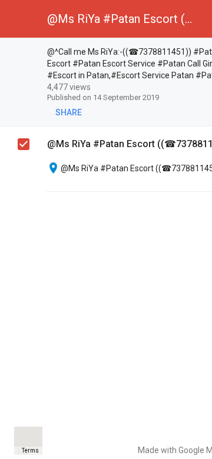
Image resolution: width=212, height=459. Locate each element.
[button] (19, 19)
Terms (30, 450)
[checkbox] (24, 53)
